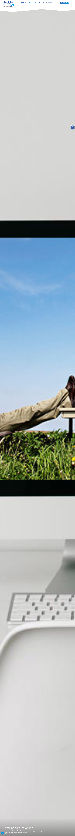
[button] (2, 833)
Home (22, 2)
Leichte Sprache (64, 2)
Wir (25, 2)
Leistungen (31, 2)
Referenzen (39, 2)
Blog (46, 2)
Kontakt (50, 2)
